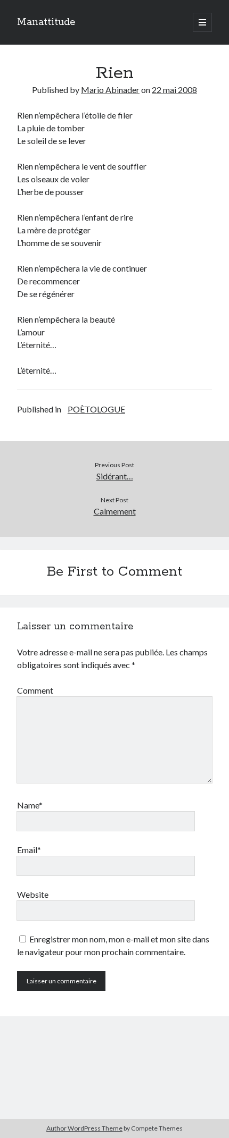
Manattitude (46, 22)
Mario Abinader (110, 90)
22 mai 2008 (174, 90)
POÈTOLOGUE (96, 409)
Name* (30, 805)
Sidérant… (114, 476)
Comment (35, 690)
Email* (29, 850)
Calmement (115, 511)
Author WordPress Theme (84, 1128)
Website (32, 894)
